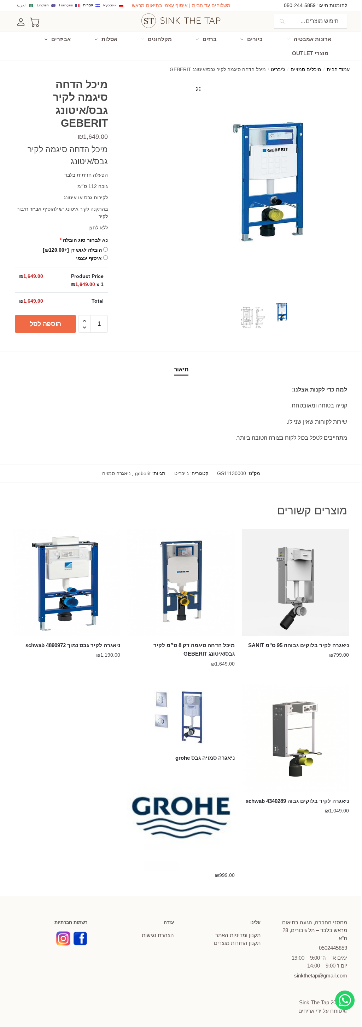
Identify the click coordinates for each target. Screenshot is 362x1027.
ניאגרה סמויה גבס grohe (204, 758)
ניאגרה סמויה (116, 473)
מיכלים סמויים (306, 69)
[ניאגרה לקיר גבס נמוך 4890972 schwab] (66, 582)
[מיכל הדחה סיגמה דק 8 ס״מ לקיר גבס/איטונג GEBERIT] (180, 582)
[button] (198, 89)
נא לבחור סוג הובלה (84, 240)
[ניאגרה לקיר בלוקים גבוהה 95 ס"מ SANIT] (295, 582)
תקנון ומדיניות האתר (238, 935)
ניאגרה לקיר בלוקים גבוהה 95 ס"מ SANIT (298, 645)
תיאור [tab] (181, 369)
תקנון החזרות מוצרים (237, 943)
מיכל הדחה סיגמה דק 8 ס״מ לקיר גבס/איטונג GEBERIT (193, 649)
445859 (333, 948)
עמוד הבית (338, 69)
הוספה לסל (45, 323)
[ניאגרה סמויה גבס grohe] (180, 716)
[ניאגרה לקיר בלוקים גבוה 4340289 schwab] (295, 738)
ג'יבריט (278, 69)
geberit (143, 473)
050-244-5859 (300, 5)
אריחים (306, 1011)
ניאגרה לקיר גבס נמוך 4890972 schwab (72, 645)
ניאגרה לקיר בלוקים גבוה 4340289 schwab (297, 801)
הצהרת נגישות (158, 935)
